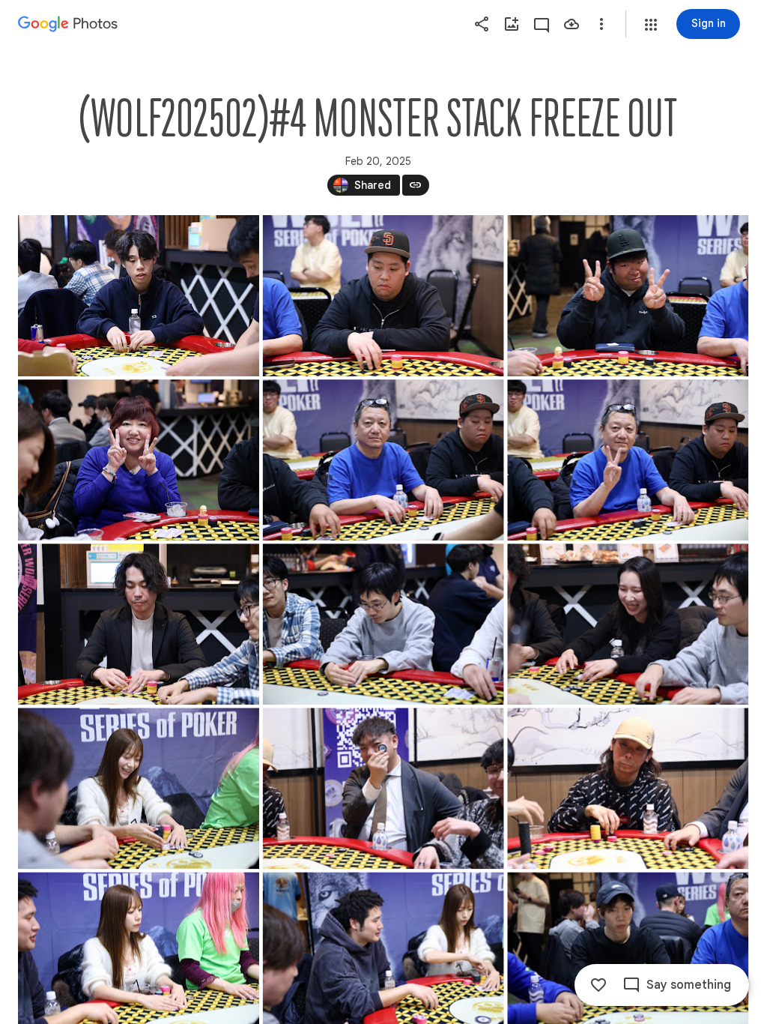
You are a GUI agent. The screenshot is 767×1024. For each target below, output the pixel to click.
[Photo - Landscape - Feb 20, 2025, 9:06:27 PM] (383, 295)
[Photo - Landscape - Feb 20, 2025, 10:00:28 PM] (627, 624)
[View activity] (542, 24)
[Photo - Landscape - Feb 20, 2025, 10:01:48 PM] (627, 788)
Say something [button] (688, 985)
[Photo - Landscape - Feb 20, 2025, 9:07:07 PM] (138, 624)
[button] (651, 25)
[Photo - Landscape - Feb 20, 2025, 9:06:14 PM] (138, 295)
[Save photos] (571, 24)
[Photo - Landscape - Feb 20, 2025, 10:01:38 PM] (383, 788)
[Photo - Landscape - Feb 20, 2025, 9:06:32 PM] (627, 295)
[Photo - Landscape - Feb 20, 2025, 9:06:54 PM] (627, 459)
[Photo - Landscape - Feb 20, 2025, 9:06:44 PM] (138, 459)
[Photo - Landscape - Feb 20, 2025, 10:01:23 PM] (138, 788)
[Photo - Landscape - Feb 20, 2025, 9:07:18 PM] (383, 624)
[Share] (482, 24)
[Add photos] (512, 24)
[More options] (601, 24)
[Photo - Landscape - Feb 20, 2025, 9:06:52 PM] (383, 459)
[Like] (598, 985)
